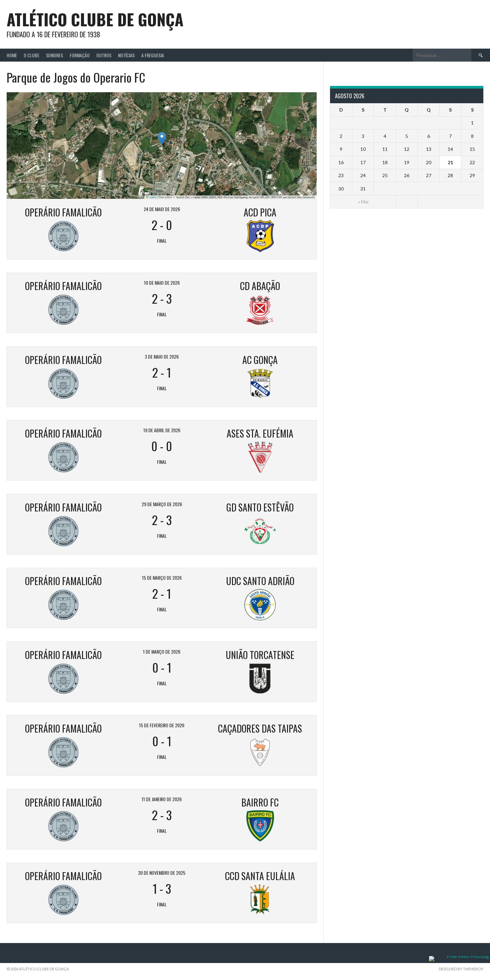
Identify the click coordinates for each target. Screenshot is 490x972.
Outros (103, 55)
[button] (162, 139)
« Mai (363, 201)
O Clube (31, 55)
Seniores (54, 55)
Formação (80, 55)
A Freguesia (152, 55)
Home (12, 55)
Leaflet (152, 197)
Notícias (126, 55)
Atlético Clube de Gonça (95, 19)
